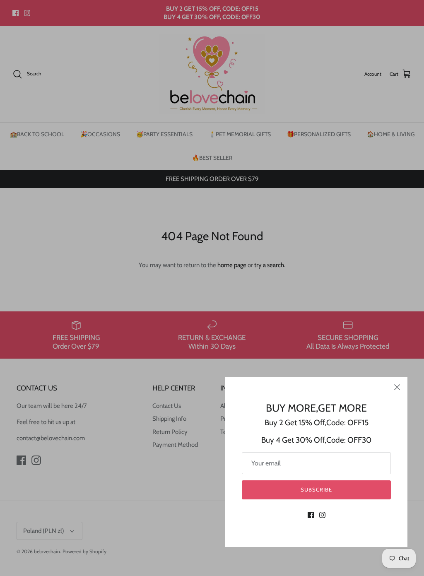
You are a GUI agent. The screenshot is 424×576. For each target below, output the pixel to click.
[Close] (397, 387)
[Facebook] (311, 515)
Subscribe (316, 489)
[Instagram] (322, 515)
